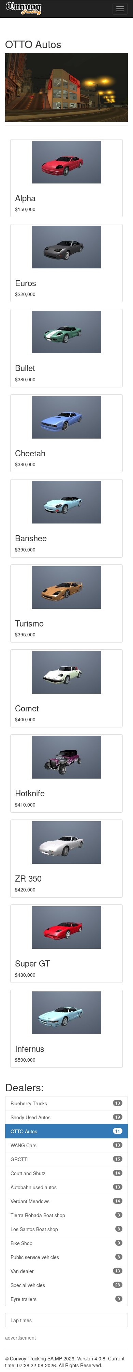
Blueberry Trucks (65, 1103)
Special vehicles (65, 1285)
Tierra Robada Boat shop (65, 1215)
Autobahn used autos (65, 1187)
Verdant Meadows (65, 1201)
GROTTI (65, 1159)
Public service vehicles (65, 1257)
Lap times (21, 1320)
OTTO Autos (65, 1131)
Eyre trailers (65, 1299)
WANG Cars (65, 1145)
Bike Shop (65, 1243)
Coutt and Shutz (65, 1173)
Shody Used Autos (65, 1117)
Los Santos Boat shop (65, 1229)
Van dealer (65, 1271)
